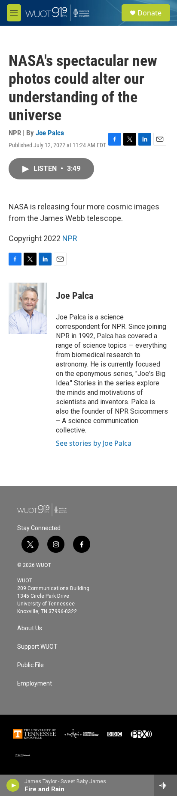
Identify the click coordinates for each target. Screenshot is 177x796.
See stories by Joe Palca (93, 443)
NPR (69, 238)
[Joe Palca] (28, 308)
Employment (34, 683)
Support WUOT (37, 647)
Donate (149, 13)
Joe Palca (50, 132)
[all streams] (165, 785)
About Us (29, 628)
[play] (13, 785)
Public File (30, 665)
